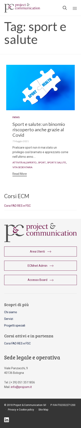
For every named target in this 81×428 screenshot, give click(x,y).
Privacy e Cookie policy (21, 409)
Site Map (43, 409)
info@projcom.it (21, 387)
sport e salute (56, 162)
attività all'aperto (24, 162)
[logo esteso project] (40, 241)
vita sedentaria (22, 167)
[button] (19, 174)
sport (42, 162)
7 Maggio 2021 (20, 141)
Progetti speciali (14, 325)
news (16, 117)
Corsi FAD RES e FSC (17, 205)
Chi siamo (10, 312)
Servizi (8, 318)
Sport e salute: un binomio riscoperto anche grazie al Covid (38, 129)
